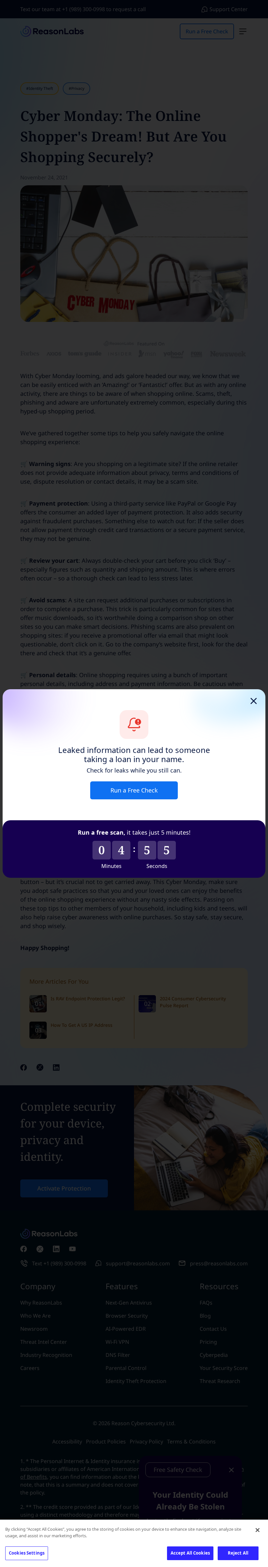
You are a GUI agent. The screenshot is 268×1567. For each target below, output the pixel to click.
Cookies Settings (26, 1553)
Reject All (238, 1553)
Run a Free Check (134, 790)
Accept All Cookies (190, 1553)
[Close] (257, 1530)
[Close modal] (253, 701)
